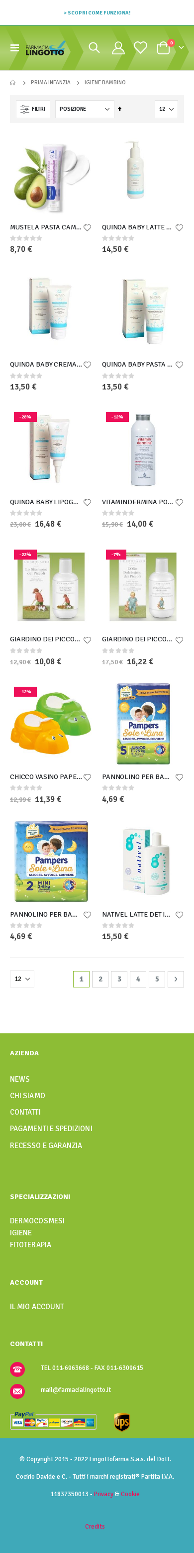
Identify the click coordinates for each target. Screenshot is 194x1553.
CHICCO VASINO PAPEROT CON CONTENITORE (46, 777)
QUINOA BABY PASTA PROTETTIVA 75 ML (138, 364)
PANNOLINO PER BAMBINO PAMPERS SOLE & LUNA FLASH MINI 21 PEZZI (46, 914)
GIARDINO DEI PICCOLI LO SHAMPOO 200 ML (46, 639)
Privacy (103, 1494)
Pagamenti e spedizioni (51, 1128)
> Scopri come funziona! (97, 12)
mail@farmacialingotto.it (76, 1390)
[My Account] (118, 47)
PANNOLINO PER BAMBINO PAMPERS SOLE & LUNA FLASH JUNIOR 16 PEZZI (138, 777)
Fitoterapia (30, 1244)
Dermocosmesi (37, 1220)
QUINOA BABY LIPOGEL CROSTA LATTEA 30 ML (46, 502)
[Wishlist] (139, 47)
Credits (95, 1527)
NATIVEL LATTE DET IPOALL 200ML (138, 914)
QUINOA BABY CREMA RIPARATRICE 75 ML (46, 364)
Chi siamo (27, 1095)
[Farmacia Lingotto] (46, 47)
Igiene (21, 1232)
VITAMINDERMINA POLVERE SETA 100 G (138, 502)
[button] (87, 228)
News (20, 1079)
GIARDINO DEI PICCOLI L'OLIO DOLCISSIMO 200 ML (138, 639)
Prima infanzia (51, 82)
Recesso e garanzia (46, 1145)
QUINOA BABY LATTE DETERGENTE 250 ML (138, 227)
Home (13, 83)
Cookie (130, 1494)
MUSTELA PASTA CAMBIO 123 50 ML (46, 227)
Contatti (25, 1112)
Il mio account (37, 1306)
